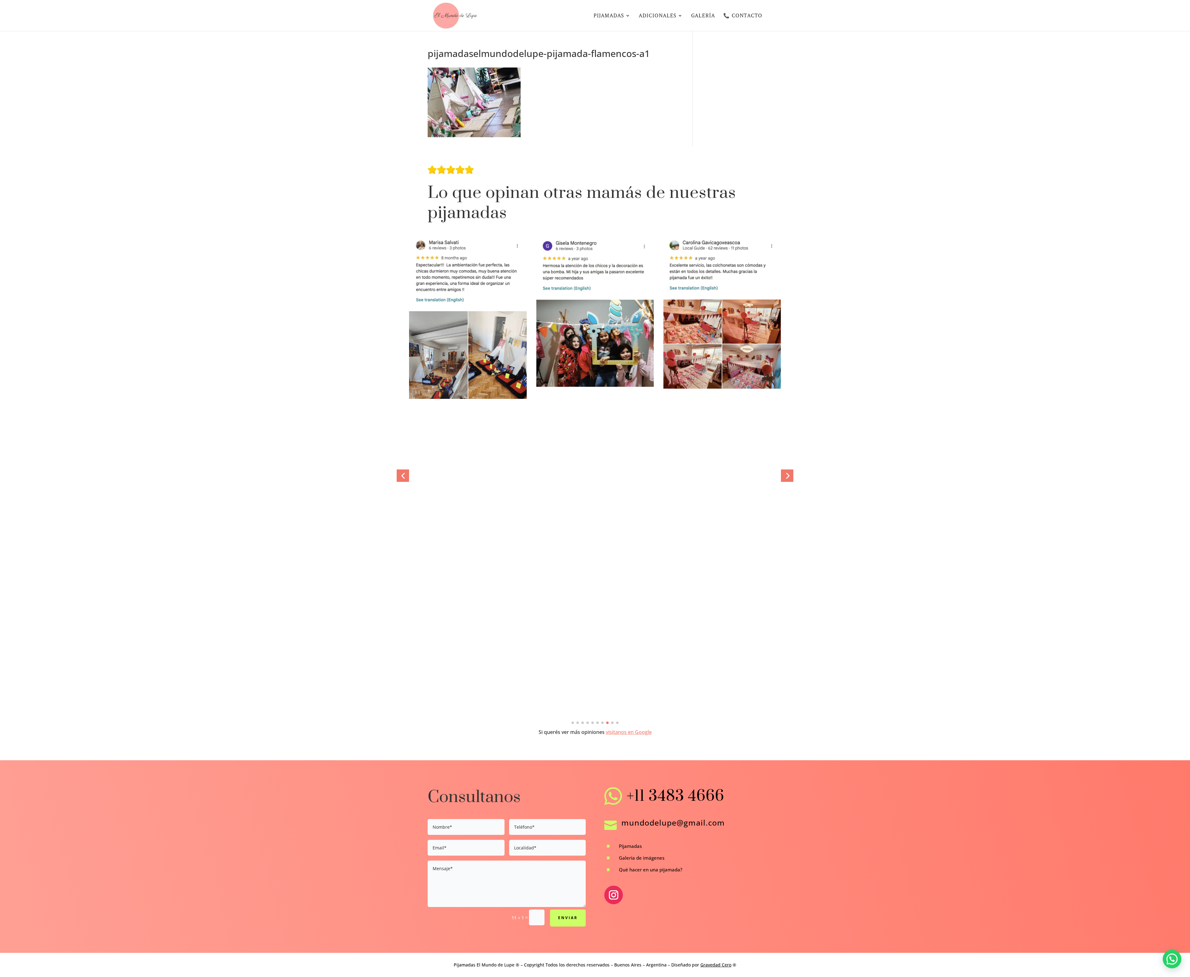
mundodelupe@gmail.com (673, 822)
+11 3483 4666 (675, 796)
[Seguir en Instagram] (613, 895)
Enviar (568, 917)
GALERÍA (703, 16)
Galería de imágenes (641, 858)
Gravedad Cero (715, 965)
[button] (403, 475)
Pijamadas (630, 846)
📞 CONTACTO (742, 16)
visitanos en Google (629, 732)
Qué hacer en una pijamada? (650, 869)
